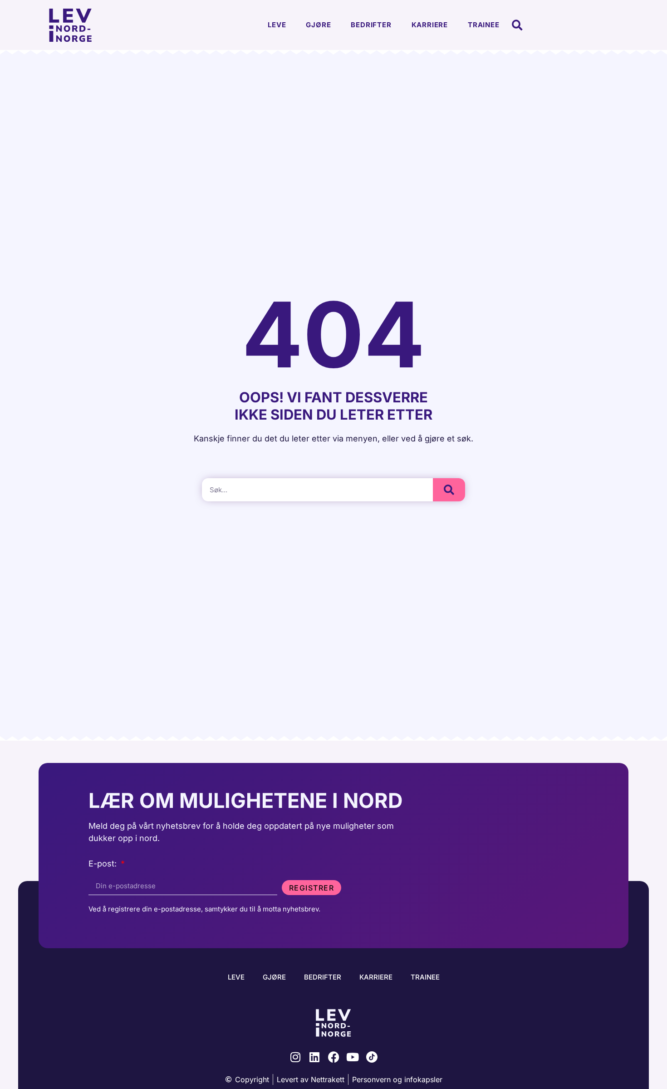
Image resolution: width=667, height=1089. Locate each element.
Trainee (484, 24)
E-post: (103, 864)
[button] (517, 25)
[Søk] (449, 489)
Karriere (430, 24)
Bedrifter (371, 24)
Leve (277, 24)
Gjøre (318, 24)
